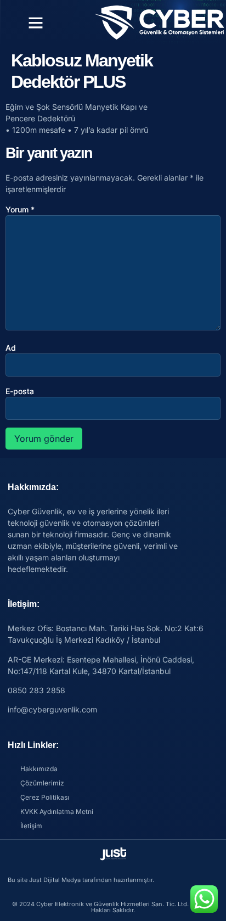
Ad (10, 347)
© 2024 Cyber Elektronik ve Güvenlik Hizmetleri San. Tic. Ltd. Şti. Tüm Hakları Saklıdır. (113, 907)
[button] (35, 22)
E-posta (19, 391)
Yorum (20, 209)
